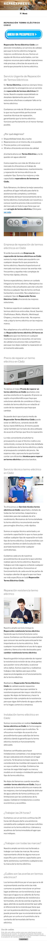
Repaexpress (17, 3)
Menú (24, 13)
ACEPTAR (23, 939)
